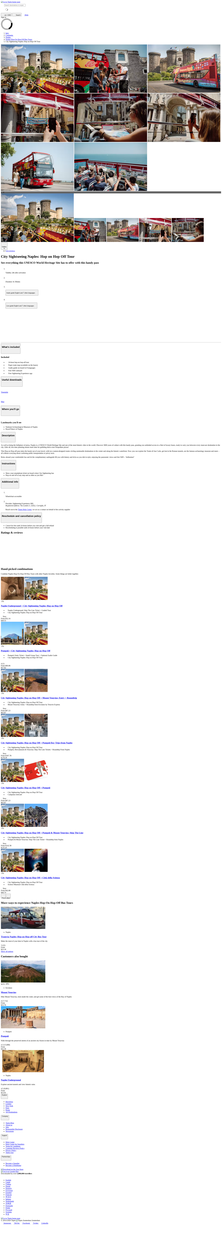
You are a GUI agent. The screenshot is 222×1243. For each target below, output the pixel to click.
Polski (8, 1208)
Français (9, 1195)
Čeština (8, 1184)
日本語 (8, 1203)
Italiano (8, 1199)
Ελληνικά (9, 1190)
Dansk (8, 1186)
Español (8, 1193)
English (8, 1180)
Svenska (9, 1212)
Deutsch (9, 1188)
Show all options (7, 951)
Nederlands (10, 1201)
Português (9, 1206)
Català (8, 1182)
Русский (9, 1210)
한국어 (8, 1197)
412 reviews (10, 251)
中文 (7, 1214)
